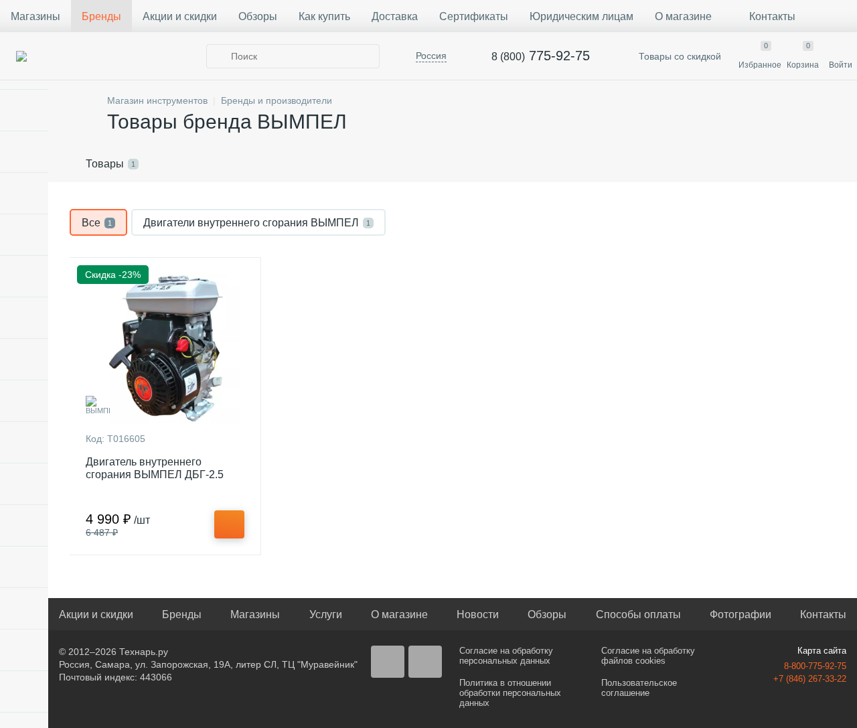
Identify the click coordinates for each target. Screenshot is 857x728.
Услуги (325, 614)
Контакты (772, 16)
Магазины (35, 16)
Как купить (324, 16)
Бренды (101, 16)
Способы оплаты (638, 614)
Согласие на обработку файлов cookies (648, 656)
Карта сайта (821, 651)
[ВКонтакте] (387, 662)
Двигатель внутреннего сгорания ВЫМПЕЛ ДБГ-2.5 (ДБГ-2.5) (155, 474)
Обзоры (257, 16)
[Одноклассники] (425, 662)
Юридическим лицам (581, 16)
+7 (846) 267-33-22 (809, 679)
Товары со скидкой (678, 56)
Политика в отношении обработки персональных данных (510, 693)
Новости (478, 614)
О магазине (683, 16)
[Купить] (229, 524)
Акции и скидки (180, 16)
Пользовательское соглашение (639, 688)
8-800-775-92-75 (815, 666)
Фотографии (740, 614)
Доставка (395, 16)
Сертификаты (473, 16)
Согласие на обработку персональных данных (506, 656)
